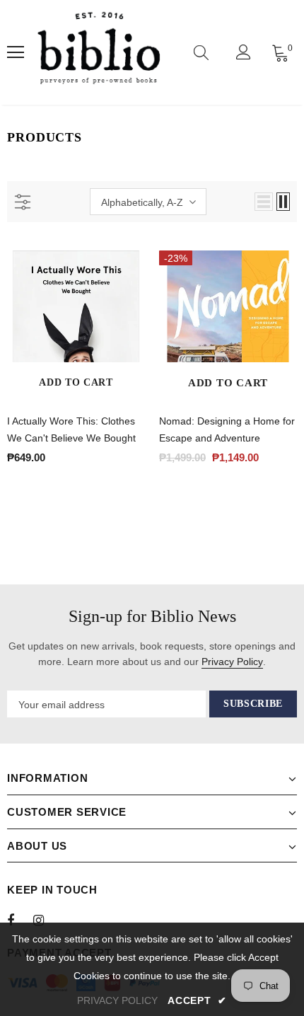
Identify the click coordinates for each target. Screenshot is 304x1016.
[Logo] (98, 52)
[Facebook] (20, 920)
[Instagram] (46, 920)
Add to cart (76, 382)
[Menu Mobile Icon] (15, 52)
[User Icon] (243, 52)
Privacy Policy (232, 661)
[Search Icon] (201, 52)
